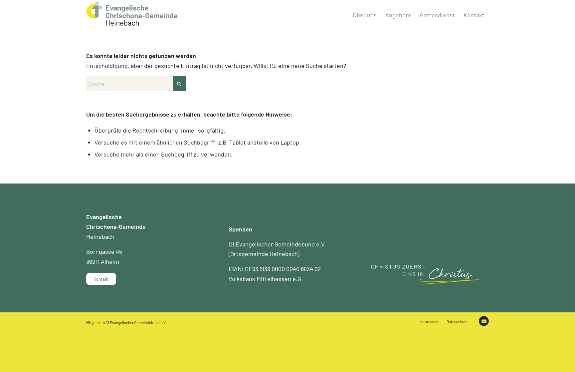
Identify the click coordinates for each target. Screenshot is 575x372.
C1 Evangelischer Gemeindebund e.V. (135, 322)
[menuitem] (364, 15)
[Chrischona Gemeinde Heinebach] (132, 14)
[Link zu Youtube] (484, 321)
